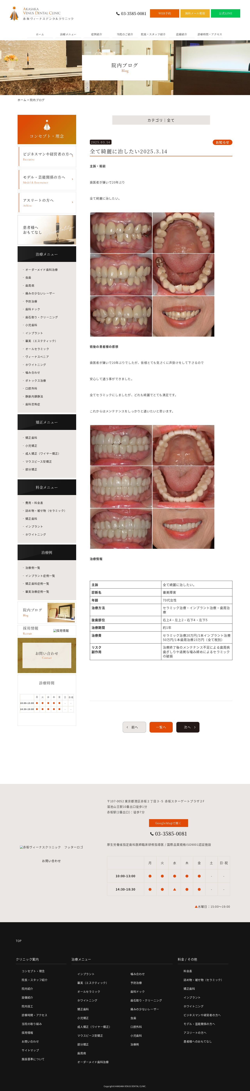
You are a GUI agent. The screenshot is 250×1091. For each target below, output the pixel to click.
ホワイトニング (35, 365)
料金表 (188, 971)
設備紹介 (181, 34)
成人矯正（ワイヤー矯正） (43, 453)
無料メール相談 (195, 13)
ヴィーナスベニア (37, 357)
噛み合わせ (32, 372)
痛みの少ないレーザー (40, 293)
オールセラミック (37, 349)
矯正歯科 (31, 437)
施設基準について (33, 1059)
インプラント (34, 333)
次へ (188, 727)
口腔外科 (31, 388)
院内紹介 (27, 988)
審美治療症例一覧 (37, 591)
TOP (18, 941)
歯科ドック (32, 309)
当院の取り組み (32, 1024)
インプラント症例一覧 (40, 576)
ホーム (40, 34)
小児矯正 (31, 446)
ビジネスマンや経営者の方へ (48, 156)
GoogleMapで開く (168, 823)
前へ (134, 727)
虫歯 (28, 277)
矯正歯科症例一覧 (37, 583)
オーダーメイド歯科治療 (41, 269)
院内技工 (27, 1006)
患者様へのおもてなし (198, 1041)
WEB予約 (164, 13)
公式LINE (225, 13)
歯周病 (29, 285)
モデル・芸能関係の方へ (44, 179)
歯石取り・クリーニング (41, 317)
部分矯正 (31, 469)
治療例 (134, 1044)
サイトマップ (30, 1050)
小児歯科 (31, 325)
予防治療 (31, 301)
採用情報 (27, 1032)
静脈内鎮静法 (34, 396)
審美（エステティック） (41, 341)
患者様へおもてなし (32, 230)
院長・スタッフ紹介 (153, 34)
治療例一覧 (32, 568)
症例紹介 (96, 34)
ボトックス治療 (35, 380)
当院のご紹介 (125, 34)
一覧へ (161, 727)
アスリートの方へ (38, 202)
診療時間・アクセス (210, 34)
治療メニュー (68, 34)
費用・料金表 (34, 503)
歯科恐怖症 (32, 404)
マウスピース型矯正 (38, 461)
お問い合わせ (51, 861)
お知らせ (222, 142)
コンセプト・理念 (33, 971)
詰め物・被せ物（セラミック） (46, 510)
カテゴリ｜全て (161, 120)
